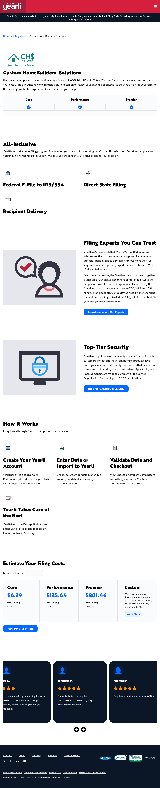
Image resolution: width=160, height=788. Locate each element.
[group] (80, 692)
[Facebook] (11, 761)
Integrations (19, 36)
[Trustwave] (135, 758)
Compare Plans (84, 19)
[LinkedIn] (17, 761)
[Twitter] (4, 761)
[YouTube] (24, 761)
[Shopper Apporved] (150, 758)
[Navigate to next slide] (83, 729)
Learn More (133, 614)
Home (6, 36)
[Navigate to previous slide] (76, 729)
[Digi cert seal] (120, 758)
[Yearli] (14, 6)
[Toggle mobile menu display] (155, 6)
